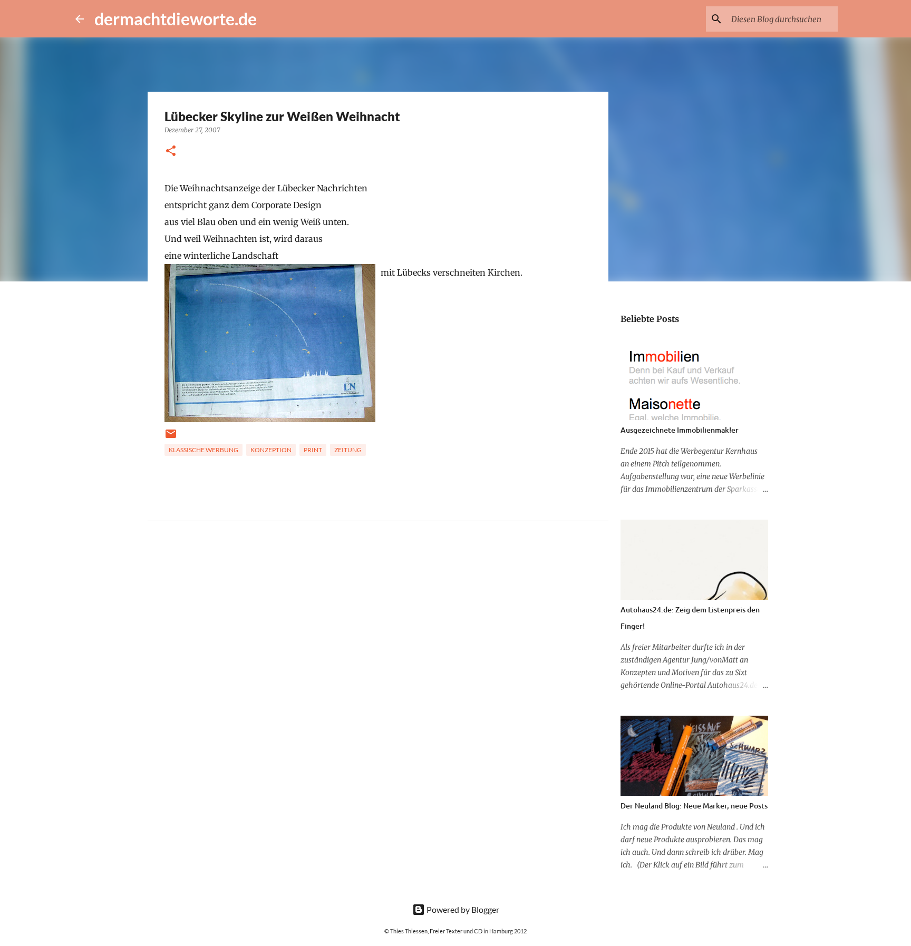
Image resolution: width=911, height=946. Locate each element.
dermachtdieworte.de (175, 18)
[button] (170, 151)
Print (313, 450)
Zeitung (348, 450)
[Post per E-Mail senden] (170, 438)
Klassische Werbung (203, 450)
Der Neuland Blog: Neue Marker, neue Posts (694, 806)
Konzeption (271, 450)
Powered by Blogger (462, 909)
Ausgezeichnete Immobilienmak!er (680, 430)
